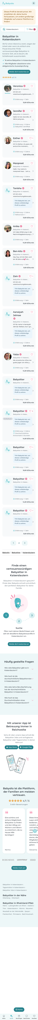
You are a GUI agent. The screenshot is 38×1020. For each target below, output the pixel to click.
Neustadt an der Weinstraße (13, 911)
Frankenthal (7, 914)
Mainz (5, 906)
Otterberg (6, 898)
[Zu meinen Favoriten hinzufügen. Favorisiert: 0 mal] (32, 86)
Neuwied (29, 908)
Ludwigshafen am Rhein (17, 906)
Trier (4, 908)
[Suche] (4, 29)
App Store (12, 747)
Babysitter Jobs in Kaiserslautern (15, 890)
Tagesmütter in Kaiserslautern (14, 887)
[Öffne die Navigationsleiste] (34, 3)
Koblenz (31, 906)
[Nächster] (25, 543)
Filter (31, 29)
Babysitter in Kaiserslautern (13, 884)
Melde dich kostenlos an (19, 72)
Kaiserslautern (12, 908)
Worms (22, 908)
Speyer (27, 911)
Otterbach (15, 898)
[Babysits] (8, 3)
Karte (20, 1010)
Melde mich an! (19, 868)
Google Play (27, 747)
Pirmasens (17, 914)
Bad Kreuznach (27, 914)
